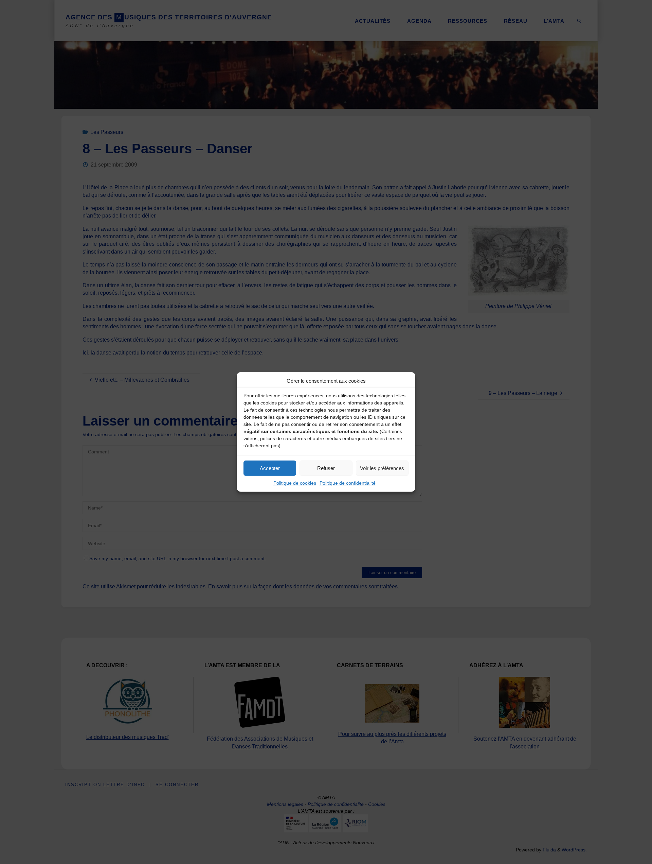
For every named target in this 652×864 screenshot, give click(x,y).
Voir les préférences (382, 468)
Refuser (326, 468)
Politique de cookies (294, 483)
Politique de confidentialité (348, 483)
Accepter (270, 468)
